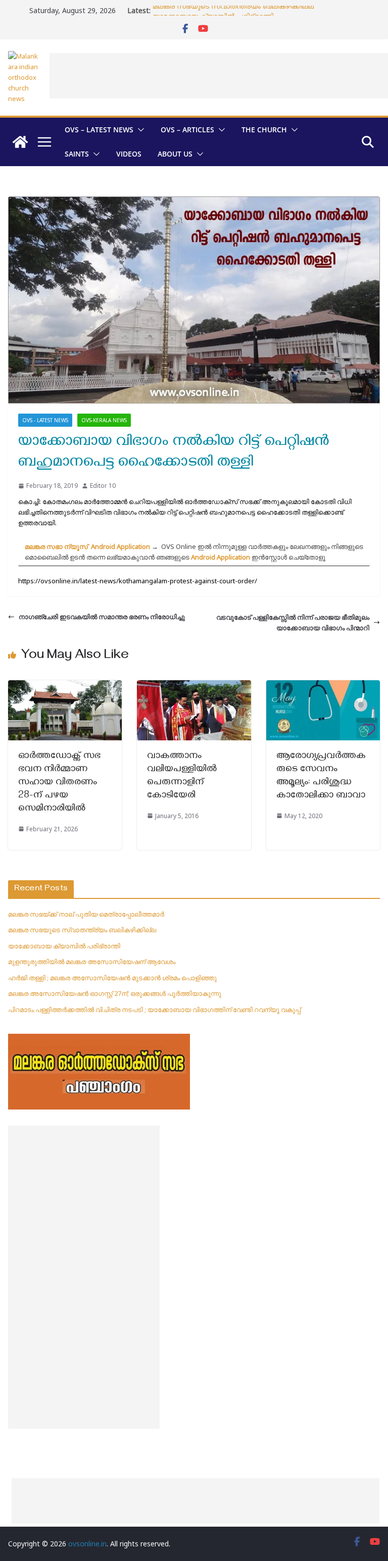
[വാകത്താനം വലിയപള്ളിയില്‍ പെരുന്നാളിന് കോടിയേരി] (194, 685)
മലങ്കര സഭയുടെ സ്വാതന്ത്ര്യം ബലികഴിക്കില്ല (233, 10)
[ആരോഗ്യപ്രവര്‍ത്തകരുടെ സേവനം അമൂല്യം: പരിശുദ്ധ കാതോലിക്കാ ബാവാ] (323, 685)
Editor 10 (103, 485)
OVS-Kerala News (104, 420)
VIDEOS (128, 154)
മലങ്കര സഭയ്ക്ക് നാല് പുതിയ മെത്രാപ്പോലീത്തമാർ (86, 914)
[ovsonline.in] (20, 142)
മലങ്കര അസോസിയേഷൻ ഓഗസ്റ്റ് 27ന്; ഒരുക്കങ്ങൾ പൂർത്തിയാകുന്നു (114, 993)
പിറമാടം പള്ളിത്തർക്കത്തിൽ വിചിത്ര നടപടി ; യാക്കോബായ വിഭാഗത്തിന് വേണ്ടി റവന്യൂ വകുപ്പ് (154, 1009)
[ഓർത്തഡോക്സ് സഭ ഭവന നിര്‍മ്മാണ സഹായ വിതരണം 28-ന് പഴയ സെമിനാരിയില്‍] (65, 685)
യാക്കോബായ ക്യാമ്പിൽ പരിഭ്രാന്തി (64, 945)
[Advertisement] (84, 1277)
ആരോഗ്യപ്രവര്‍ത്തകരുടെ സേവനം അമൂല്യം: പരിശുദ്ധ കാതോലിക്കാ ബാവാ (321, 776)
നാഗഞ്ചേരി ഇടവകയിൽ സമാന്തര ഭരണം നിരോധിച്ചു (102, 616)
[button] (138, 130)
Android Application (220, 557)
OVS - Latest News (45, 420)
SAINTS (77, 154)
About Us (175, 154)
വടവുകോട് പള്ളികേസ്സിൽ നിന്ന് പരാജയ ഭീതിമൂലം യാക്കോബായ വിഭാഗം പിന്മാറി (292, 622)
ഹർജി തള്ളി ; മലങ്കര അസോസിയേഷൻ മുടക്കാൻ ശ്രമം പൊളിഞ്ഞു (112, 977)
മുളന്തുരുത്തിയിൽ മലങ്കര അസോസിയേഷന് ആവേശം (91, 961)
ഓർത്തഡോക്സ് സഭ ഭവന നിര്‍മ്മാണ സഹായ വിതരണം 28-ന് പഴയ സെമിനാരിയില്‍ (59, 783)
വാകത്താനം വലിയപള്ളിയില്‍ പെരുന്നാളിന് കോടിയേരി (182, 776)
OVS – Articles (187, 129)
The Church (264, 129)
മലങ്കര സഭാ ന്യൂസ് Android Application (87, 546)
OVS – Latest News (99, 129)
